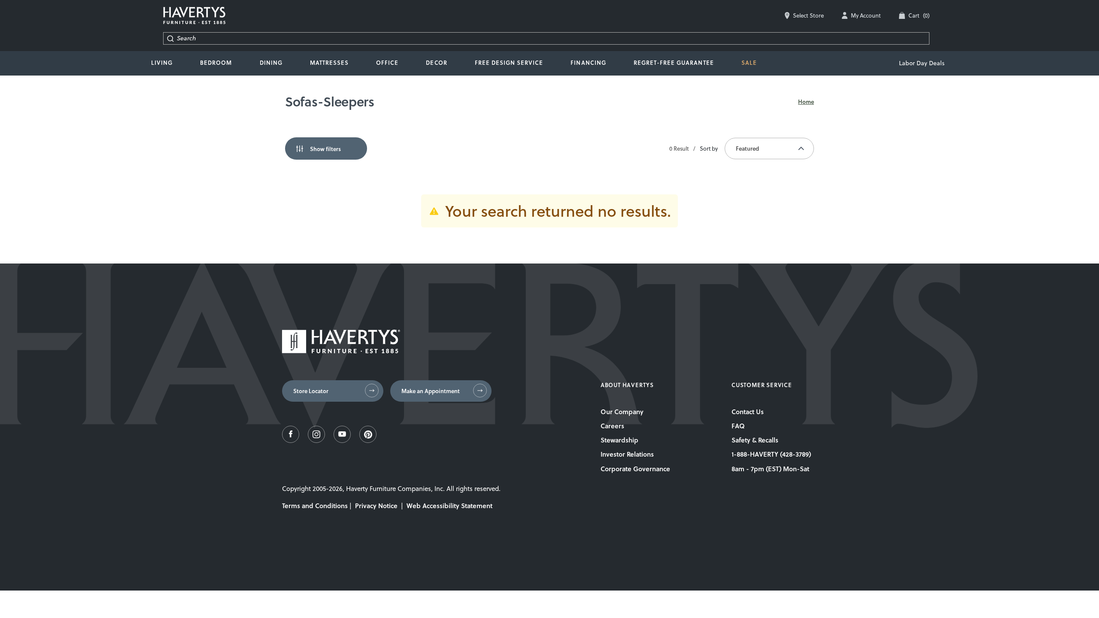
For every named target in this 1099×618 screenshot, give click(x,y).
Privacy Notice (376, 505)
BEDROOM (216, 63)
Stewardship (619, 440)
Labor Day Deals (921, 63)
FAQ (738, 425)
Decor (436, 63)
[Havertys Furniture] (341, 350)
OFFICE (387, 63)
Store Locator (310, 391)
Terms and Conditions (315, 505)
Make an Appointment (430, 391)
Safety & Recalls (755, 440)
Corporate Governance (635, 468)
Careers (612, 425)
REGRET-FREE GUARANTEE (674, 63)
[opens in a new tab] (290, 440)
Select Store (808, 15)
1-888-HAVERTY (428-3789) (771, 454)
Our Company (622, 411)
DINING (271, 63)
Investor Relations (627, 454)
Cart (918, 15)
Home (806, 101)
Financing (588, 63)
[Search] (170, 38)
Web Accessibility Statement (449, 505)
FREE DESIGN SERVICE (509, 63)
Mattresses (329, 63)
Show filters (325, 149)
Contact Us (748, 411)
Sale (749, 63)
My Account (866, 15)
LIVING (162, 63)
